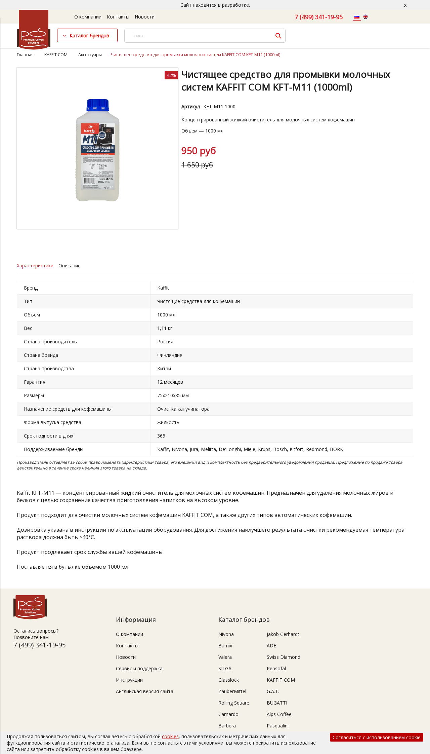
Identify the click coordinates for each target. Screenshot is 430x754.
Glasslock (228, 680)
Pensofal (276, 668)
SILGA (224, 668)
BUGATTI (277, 703)
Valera (225, 657)
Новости (145, 16)
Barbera (227, 725)
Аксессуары (90, 55)
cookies (170, 736)
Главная (25, 55)
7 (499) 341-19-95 (319, 17)
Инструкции (129, 680)
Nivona (226, 634)
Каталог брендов (89, 35)
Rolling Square (233, 703)
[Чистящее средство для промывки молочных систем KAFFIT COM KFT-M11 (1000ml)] (97, 227)
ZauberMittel (232, 691)
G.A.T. (273, 691)
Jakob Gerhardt (283, 634)
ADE (271, 645)
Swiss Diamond (283, 657)
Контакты (118, 16)
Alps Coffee (279, 714)
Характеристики (35, 265)
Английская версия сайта (144, 691)
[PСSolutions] (33, 48)
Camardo (228, 714)
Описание (69, 265)
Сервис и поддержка (139, 668)
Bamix (225, 645)
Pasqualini (278, 725)
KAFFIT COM (56, 55)
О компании (87, 16)
